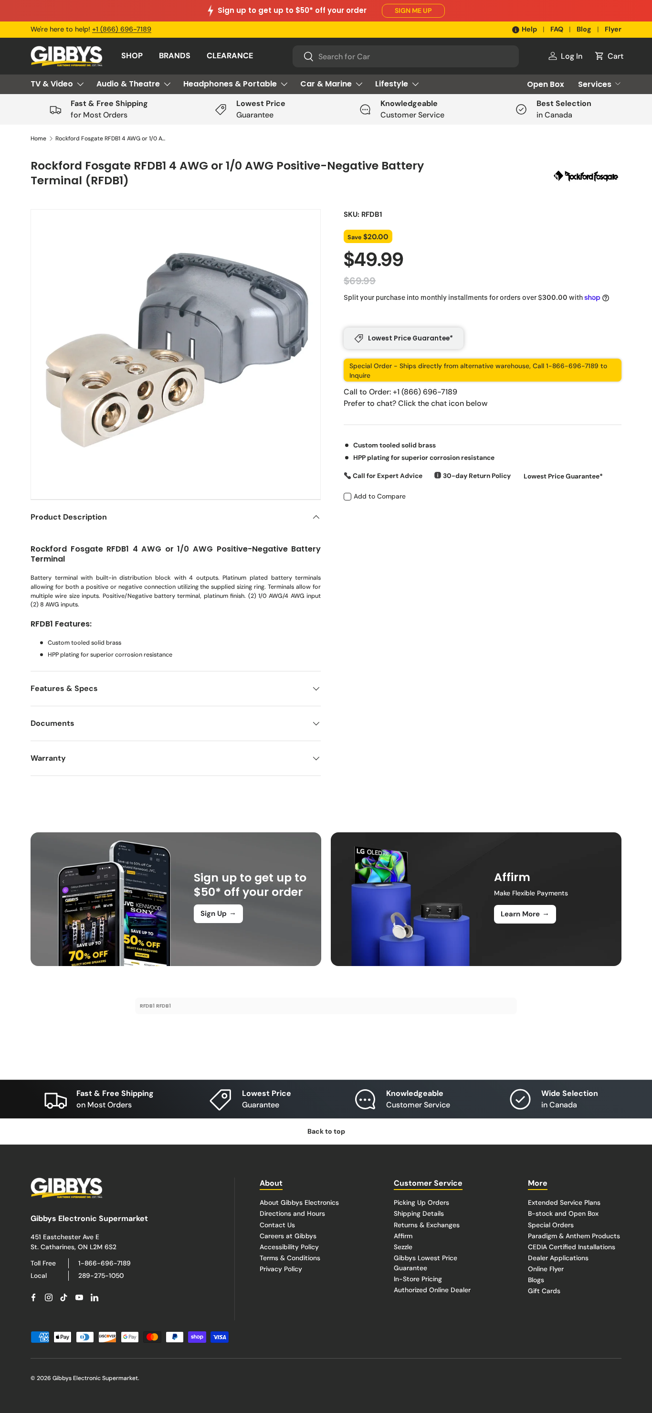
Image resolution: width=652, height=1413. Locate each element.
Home (38, 138)
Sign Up (218, 913)
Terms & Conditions (290, 1257)
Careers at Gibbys (288, 1235)
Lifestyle (391, 83)
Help (529, 29)
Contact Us (277, 1224)
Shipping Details (419, 1213)
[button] (608, 55)
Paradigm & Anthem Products (574, 1235)
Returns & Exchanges (427, 1224)
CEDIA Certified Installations (571, 1246)
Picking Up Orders (421, 1202)
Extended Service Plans (564, 1202)
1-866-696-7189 (104, 1263)
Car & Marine (326, 83)
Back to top (326, 1131)
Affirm (403, 1235)
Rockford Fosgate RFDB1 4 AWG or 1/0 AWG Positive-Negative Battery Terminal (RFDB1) (112, 138)
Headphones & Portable (230, 83)
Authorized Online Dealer (432, 1289)
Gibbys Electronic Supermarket (95, 1378)
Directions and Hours (292, 1213)
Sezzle (403, 1246)
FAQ (556, 29)
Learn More (525, 913)
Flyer (613, 29)
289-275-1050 (101, 1275)
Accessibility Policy (289, 1246)
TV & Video (52, 83)
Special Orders (551, 1224)
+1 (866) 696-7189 (121, 29)
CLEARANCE (230, 56)
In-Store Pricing (418, 1278)
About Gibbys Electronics (299, 1202)
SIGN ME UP (413, 10)
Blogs (536, 1279)
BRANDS (174, 56)
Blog (584, 29)
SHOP (132, 56)
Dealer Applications (558, 1257)
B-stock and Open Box (563, 1213)
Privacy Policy (281, 1268)
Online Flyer (546, 1268)
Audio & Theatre (128, 83)
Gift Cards (544, 1290)
